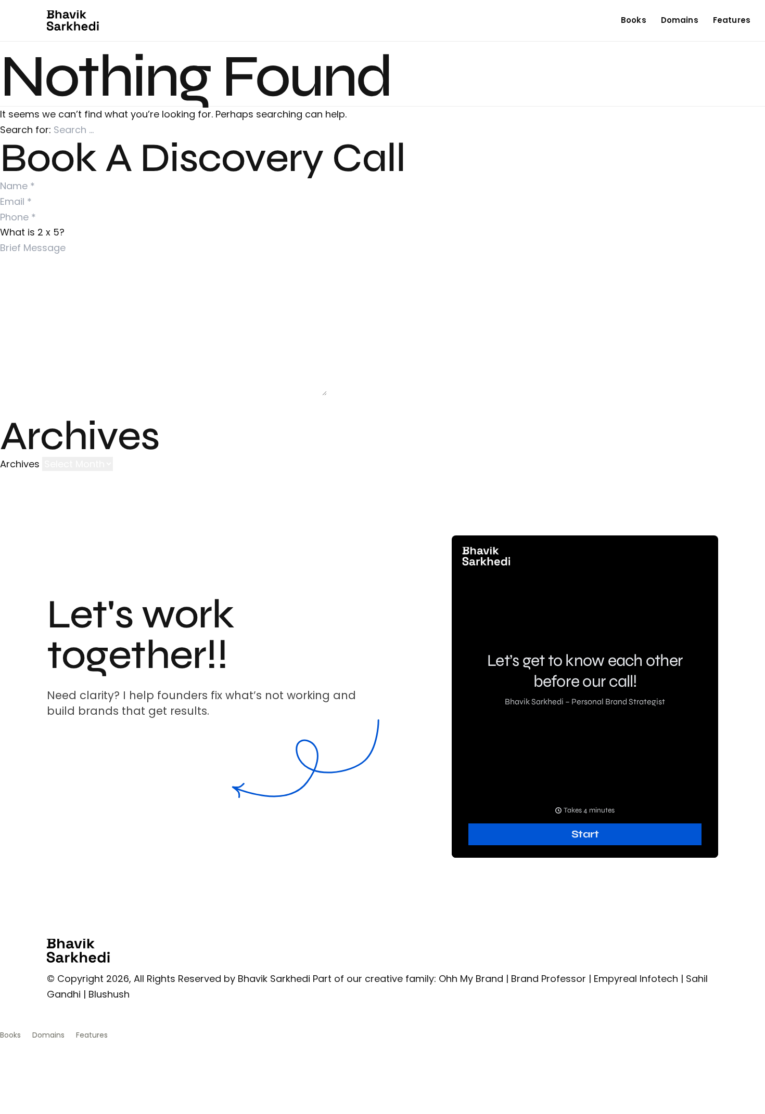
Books (633, 20)
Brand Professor (548, 978)
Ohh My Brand (471, 978)
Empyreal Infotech (636, 978)
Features (731, 20)
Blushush (109, 994)
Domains (679, 20)
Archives (20, 463)
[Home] (73, 20)
